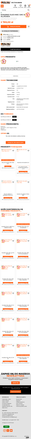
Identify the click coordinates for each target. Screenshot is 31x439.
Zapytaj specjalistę (15, 391)
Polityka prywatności (20, 402)
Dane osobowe (19, 403)
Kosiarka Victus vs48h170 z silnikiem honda (8, 227)
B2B (6, 426)
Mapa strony (4, 407)
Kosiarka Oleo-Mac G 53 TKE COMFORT (23, 358)
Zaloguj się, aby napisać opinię (15, 142)
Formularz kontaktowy (6, 403)
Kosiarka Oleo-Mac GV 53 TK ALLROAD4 (8, 306)
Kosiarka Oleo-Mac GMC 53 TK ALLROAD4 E (23, 253)
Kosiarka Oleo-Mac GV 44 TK (8, 358)
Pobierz (14, 116)
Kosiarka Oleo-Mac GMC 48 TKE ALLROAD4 (8, 279)
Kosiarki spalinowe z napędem (10, 19)
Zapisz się (15, 383)
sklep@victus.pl (11, 414)
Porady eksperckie (6, 404)
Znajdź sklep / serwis (6, 399)
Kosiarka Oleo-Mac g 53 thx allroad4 (23, 227)
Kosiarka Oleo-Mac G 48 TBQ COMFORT (23, 279)
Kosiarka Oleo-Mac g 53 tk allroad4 (8, 253)
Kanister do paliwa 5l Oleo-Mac (23, 194)
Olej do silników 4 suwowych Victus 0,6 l (8, 194)
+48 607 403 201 (14, 412)
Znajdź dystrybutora (15, 49)
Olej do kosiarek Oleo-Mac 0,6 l (8, 163)
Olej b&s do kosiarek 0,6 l (23, 162)
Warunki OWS (19, 399)
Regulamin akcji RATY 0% (7, 406)
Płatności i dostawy (20, 404)
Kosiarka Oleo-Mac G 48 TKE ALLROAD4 (23, 306)
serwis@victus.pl (13, 417)
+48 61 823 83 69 (7, 412)
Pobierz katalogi (5, 400)
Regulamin (18, 400)
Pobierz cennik (5, 402)
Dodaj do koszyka (15, 26)
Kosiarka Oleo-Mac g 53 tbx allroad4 (8, 332)
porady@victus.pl (9, 415)
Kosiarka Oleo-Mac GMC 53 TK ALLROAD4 (23, 332)
